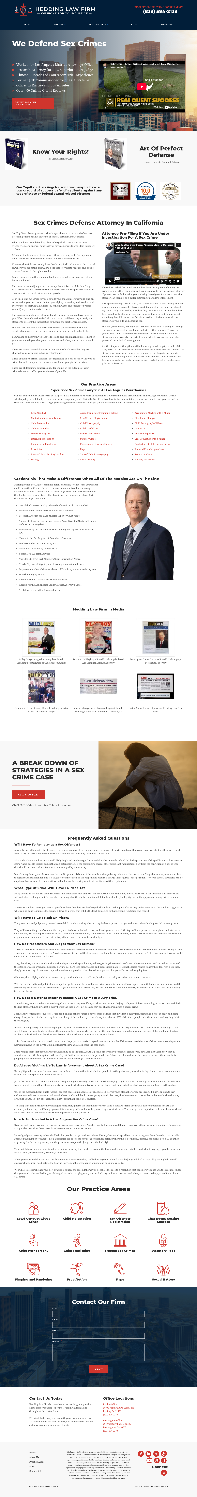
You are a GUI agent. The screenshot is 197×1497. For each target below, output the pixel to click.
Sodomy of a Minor (145, 459)
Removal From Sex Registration (47, 454)
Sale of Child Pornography (94, 454)
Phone (56, 1319)
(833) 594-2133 (160, 11)
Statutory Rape (88, 438)
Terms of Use (140, 1486)
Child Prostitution (40, 428)
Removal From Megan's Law (149, 449)
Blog (134, 24)
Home (27, 24)
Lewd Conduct (38, 413)
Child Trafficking (89, 428)
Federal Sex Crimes (90, 433)
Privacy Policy (152, 1486)
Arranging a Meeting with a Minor (152, 413)
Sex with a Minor (143, 454)
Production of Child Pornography (152, 444)
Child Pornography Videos (149, 423)
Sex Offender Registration (93, 418)
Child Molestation (40, 423)
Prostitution (37, 449)
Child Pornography (90, 423)
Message (57, 1341)
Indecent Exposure (144, 433)
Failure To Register (40, 433)
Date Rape (140, 428)
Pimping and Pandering (43, 444)
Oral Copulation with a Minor (150, 438)
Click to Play (28, 794)
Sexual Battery (87, 459)
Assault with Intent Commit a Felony (99, 413)
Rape (83, 449)
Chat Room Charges (145, 418)
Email (55, 1330)
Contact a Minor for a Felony (46, 418)
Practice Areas (97, 24)
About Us (59, 24)
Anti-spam (163, 1486)
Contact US (166, 24)
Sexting (35, 459)
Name (55, 1308)
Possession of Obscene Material (96, 444)
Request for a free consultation (25, 103)
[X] (164, 1472)
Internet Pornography (42, 438)
